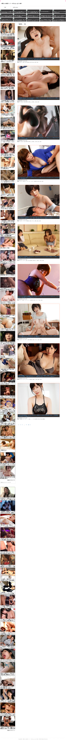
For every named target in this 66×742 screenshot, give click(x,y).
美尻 (35, 62)
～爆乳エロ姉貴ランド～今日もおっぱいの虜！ (11, 3)
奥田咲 (28, 62)
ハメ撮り (22, 300)
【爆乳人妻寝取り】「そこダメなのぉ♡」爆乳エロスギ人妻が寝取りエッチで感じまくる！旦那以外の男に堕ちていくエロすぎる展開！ (38, 138)
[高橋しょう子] (0, 10)
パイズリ (24, 220)
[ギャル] (53, 18)
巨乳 (31, 62)
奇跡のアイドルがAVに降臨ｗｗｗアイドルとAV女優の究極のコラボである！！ (20, 12)
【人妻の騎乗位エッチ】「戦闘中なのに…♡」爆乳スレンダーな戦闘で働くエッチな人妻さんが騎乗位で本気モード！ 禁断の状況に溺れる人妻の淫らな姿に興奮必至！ (38, 336)
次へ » (29, 424)
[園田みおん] (53, 10)
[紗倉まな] (27, 10)
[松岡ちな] (27, 14)
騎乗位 (43, 419)
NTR (19, 101)
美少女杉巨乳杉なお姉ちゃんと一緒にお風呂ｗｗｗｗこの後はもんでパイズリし (33, 16)
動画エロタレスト (11, 730)
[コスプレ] (27, 18)
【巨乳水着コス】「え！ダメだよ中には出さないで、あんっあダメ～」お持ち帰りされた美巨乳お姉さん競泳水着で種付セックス (33, 20)
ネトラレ (27, 379)
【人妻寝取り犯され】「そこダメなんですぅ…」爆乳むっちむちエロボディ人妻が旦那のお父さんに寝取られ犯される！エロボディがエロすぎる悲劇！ (38, 99)
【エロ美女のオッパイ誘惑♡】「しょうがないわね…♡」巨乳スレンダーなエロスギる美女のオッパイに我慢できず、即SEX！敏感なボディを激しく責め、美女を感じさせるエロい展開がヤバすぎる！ (38, 218)
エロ (19, 300)
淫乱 (41, 419)
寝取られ (30, 101)
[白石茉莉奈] (40, 14)
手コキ (33, 220)
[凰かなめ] (40, 10)
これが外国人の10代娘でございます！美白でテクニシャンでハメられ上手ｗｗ (7, 20)
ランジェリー (27, 300)
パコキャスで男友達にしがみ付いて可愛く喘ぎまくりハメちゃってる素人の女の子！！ (46, 20)
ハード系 (33, 419)
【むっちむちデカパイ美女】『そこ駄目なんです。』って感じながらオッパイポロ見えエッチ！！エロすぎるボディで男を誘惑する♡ (38, 178)
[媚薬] (13, 18)
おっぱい (20, 181)
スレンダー (28, 181)
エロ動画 (20, 419)
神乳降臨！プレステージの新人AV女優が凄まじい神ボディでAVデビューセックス (59, 16)
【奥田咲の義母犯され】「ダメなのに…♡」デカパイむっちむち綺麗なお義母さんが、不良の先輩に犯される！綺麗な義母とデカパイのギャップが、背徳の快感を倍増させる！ (38, 59)
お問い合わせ (15, 7)
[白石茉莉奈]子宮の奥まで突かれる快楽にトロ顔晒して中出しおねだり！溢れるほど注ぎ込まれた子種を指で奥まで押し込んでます (46, 16)
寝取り (33, 101)
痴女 (38, 220)
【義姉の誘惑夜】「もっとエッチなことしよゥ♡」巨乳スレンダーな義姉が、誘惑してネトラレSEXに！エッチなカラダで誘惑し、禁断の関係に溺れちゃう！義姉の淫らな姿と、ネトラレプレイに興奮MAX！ (38, 376)
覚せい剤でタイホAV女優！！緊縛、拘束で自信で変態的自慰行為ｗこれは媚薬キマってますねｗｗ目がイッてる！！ (20, 20)
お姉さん (24, 181)
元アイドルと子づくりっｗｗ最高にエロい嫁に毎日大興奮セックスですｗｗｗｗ (7, 12)
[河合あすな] (53, 14)
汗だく (37, 300)
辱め (37, 62)
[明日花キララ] (0, 14)
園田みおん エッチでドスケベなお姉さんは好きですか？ (59, 12)
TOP (5, 7)
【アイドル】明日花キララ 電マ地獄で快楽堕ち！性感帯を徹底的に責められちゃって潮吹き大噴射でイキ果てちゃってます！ (7, 16)
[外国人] (0, 18)
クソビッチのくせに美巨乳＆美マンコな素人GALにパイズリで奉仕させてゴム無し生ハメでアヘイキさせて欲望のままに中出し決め (59, 20)
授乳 (35, 220)
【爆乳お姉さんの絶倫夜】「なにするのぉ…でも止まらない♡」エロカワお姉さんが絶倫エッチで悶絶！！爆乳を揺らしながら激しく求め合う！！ (38, 257)
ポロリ (32, 181)
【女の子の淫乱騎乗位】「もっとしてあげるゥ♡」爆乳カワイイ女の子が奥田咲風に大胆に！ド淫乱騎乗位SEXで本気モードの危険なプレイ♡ (38, 416)
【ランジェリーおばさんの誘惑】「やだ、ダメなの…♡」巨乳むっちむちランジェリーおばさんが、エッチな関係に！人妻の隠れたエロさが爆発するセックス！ (38, 297)
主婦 (23, 62)
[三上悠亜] (13, 10)
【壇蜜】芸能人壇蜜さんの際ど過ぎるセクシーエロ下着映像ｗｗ (20, 16)
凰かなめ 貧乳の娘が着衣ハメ (45, 11)
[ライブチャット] (40, 18)
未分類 (26, 61)
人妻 (25, 62)
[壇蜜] (13, 14)
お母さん (20, 62)
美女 (33, 62)
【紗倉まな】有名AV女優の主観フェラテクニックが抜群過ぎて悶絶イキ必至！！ (33, 12)
